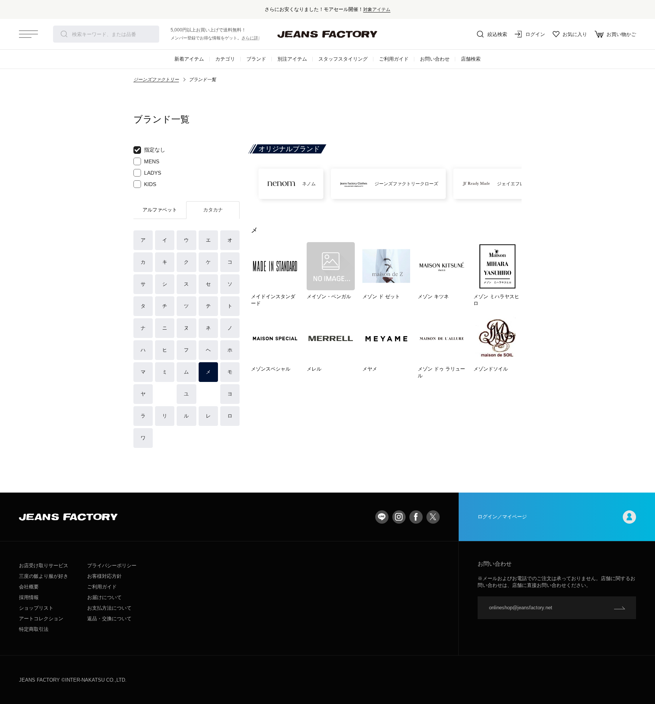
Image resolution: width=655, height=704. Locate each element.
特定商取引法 (34, 629)
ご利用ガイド (394, 59)
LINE (382, 517)
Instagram (399, 517)
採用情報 (29, 597)
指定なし (154, 150)
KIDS (150, 184)
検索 (64, 34)
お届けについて (104, 597)
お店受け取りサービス (43, 565)
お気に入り (575, 34)
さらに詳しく (253, 38)
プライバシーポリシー (111, 565)
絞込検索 (497, 34)
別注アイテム (292, 59)
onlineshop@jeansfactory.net (520, 607)
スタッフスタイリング (343, 59)
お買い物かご (621, 34)
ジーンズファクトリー (156, 79)
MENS (151, 161)
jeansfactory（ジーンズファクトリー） (327, 34)
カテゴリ (225, 59)
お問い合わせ (435, 59)
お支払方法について (109, 608)
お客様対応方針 (104, 576)
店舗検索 (471, 59)
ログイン (535, 34)
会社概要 (29, 587)
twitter (433, 517)
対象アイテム (376, 9)
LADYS (152, 173)
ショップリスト (36, 608)
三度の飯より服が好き (43, 576)
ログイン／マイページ (502, 516)
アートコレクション (41, 618)
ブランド (256, 59)
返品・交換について (109, 618)
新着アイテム (189, 59)
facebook (416, 517)
